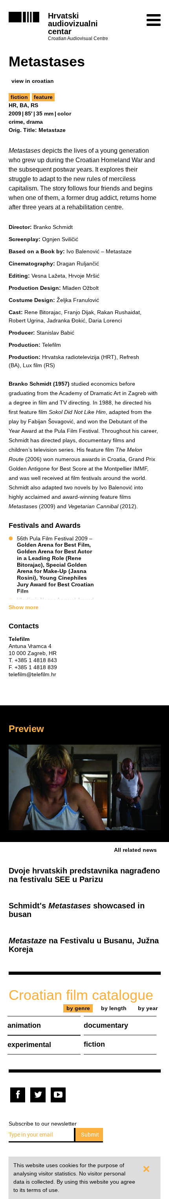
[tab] (78, 1008)
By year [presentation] (148, 1008)
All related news (135, 850)
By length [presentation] (114, 1008)
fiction (19, 97)
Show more (24, 607)
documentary (106, 1025)
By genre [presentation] (78, 1008)
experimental (29, 1045)
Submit (90, 1134)
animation (24, 1025)
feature (43, 97)
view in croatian (32, 81)
